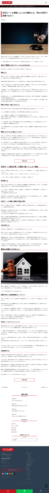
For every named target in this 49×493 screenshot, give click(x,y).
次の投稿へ (43, 387)
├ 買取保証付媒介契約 (30, 460)
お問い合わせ (24, 160)
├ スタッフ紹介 (29, 471)
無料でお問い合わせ (12, 469)
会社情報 (14, 427)
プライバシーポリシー (21, 484)
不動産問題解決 (29, 464)
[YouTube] (10, 474)
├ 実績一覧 (28, 475)
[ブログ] (12, 474)
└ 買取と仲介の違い (30, 462)
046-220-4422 (6, 458)
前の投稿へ (5, 387)
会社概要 (27, 469)
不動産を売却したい (29, 453)
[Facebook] (5, 474)
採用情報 (14, 429)
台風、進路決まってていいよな (18, 410)
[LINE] (7, 474)
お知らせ (14, 423)
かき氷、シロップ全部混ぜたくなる (19, 416)
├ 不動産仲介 (29, 458)
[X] (15, 474)
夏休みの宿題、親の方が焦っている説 (19, 405)
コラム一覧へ (24, 387)
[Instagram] (2, 474)
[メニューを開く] (46, 2)
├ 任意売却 (28, 455)
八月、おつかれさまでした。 (17, 400)
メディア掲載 (15, 425)
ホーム (27, 451)
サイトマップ (29, 484)
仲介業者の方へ (29, 466)
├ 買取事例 (28, 473)
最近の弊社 (15, 432)
